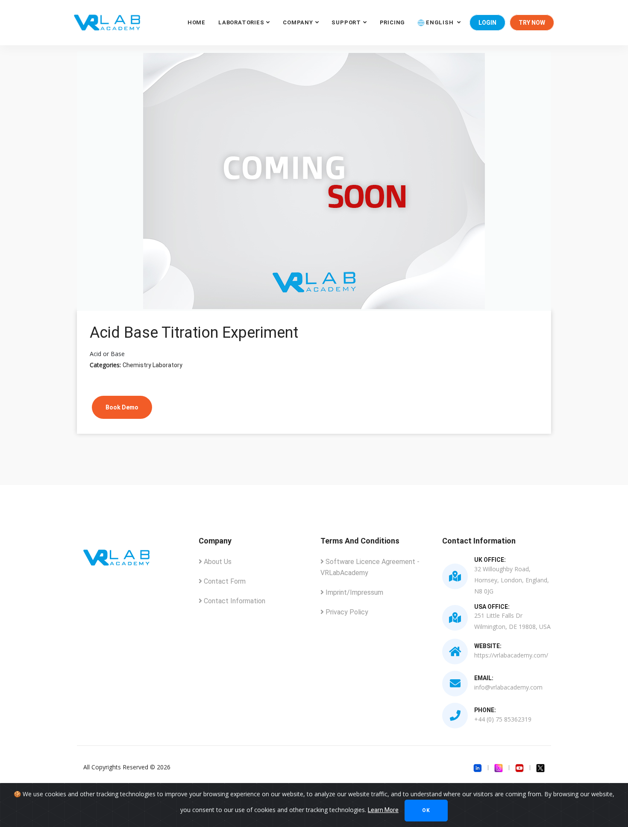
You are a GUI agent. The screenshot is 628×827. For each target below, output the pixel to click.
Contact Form (224, 581)
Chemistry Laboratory (152, 365)
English (439, 22)
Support (346, 22)
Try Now (532, 22)
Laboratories (241, 22)
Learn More (383, 810)
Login (487, 22)
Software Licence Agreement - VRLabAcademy (370, 567)
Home (196, 22)
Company (298, 22)
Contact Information (233, 601)
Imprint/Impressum (353, 592)
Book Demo (122, 407)
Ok (426, 810)
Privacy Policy (346, 612)
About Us (217, 562)
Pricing (392, 22)
